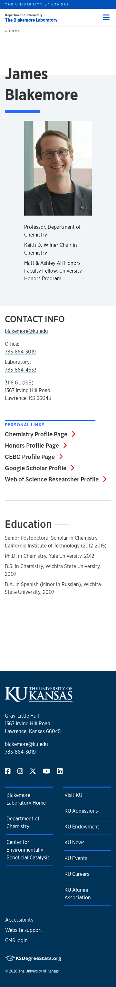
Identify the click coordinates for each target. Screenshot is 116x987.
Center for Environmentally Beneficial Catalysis (28, 850)
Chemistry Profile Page (40, 433)
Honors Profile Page (36, 445)
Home (14, 31)
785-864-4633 (20, 369)
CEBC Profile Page (34, 456)
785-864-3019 (20, 351)
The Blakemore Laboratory (31, 20)
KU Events (75, 858)
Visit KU (73, 795)
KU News (74, 842)
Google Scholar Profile (39, 467)
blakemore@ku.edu (26, 331)
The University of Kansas (38, 971)
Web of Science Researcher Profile (55, 478)
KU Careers (76, 874)
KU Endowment (81, 826)
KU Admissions (81, 811)
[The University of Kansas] (38, 699)
